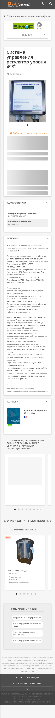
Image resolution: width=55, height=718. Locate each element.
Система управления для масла (27, 640)
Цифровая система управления (27, 617)
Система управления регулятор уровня (27, 624)
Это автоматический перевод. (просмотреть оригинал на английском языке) (27, 389)
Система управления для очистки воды (24, 633)
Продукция (26, 34)
